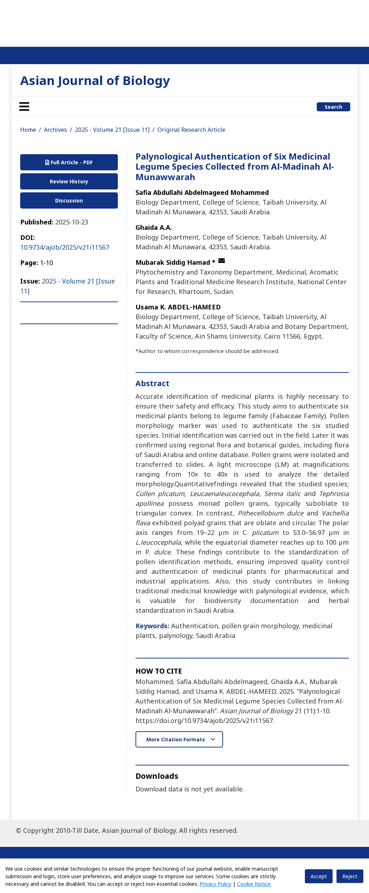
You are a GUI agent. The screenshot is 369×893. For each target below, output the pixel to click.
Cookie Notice (254, 883)
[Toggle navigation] (24, 106)
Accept (319, 876)
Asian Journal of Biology (95, 80)
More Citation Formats (176, 739)
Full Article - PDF (71, 162)
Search (333, 106)
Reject (349, 876)
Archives (55, 130)
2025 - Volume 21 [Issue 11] (112, 130)
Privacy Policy (215, 883)
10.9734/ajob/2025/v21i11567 (64, 247)
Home (28, 130)
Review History (69, 181)
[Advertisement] (184, 21)
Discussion (69, 200)
